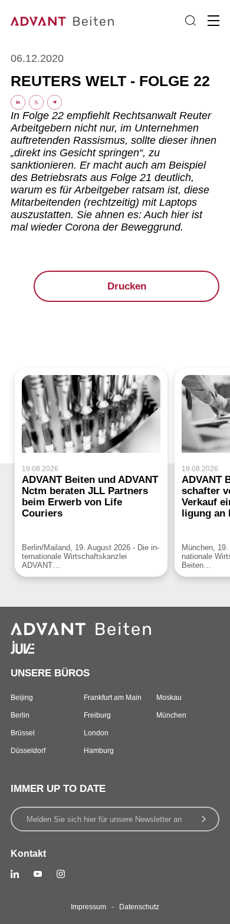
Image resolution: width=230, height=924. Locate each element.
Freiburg (97, 715)
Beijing (22, 697)
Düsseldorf (28, 751)
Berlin (20, 715)
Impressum (88, 907)
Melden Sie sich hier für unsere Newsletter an (104, 819)
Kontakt (28, 854)
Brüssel (23, 733)
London (96, 733)
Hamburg (99, 751)
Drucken (126, 286)
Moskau (169, 697)
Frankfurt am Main (113, 697)
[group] (91, 472)
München (171, 715)
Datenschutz (139, 907)
